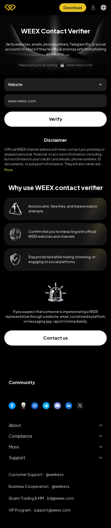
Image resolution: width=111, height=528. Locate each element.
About (15, 425)
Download (73, 7)
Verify (55, 119)
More (8, 170)
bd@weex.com (60, 498)
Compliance (20, 436)
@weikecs (55, 474)
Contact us (55, 338)
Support (17, 457)
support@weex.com (52, 510)
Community (22, 382)
